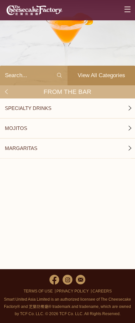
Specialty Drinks (28, 108)
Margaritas (21, 148)
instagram (67, 280)
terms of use (38, 291)
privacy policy (72, 291)
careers (102, 291)
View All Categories (101, 75)
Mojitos (16, 128)
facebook (54, 280)
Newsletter (81, 280)
